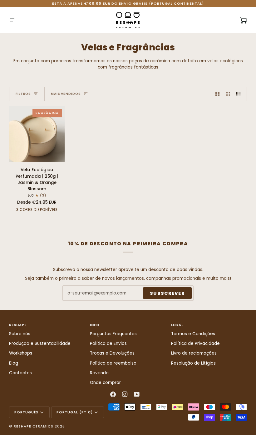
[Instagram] (125, 394)
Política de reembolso (113, 363)
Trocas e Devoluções (112, 353)
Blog (13, 363)
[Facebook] (113, 394)
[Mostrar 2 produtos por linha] (217, 94)
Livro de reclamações (194, 353)
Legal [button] (177, 324)
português (26, 412)
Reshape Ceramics (33, 426)
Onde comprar (105, 383)
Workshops (20, 353)
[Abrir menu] (18, 20)
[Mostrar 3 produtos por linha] (228, 94)
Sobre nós (19, 334)
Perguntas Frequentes (113, 334)
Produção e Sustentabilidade (40, 343)
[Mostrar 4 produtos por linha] (240, 94)
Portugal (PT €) (75, 412)
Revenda (99, 373)
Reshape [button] (18, 324)
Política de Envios (108, 343)
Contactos (20, 373)
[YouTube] (137, 394)
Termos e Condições (193, 334)
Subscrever (167, 293)
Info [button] (95, 324)
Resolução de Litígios (193, 363)
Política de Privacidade (195, 343)
